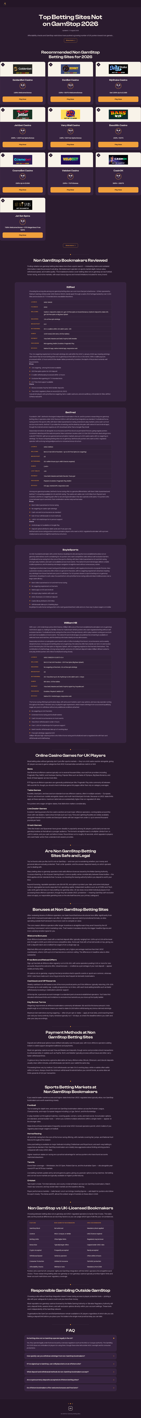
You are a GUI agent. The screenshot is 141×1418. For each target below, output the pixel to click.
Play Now (22, 99)
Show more (70, 40)
